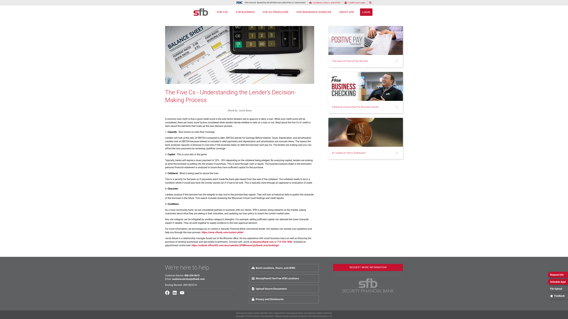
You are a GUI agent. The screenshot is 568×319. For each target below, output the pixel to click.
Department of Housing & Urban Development (295, 313)
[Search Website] (370, 2)
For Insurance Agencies (314, 12)
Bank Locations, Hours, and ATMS (275, 268)
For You (222, 12)
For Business (245, 12)
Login (366, 12)
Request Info (557, 274)
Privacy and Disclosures (270, 299)
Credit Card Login (356, 2)
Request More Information (368, 267)
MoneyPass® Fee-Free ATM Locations (277, 278)
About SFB (346, 12)
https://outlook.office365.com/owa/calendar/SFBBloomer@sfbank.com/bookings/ (235, 245)
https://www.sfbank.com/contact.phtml (222, 232)
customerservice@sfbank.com (188, 279)
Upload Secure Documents (271, 288)
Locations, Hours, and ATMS (327, 2)
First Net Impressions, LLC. (320, 316)
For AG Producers (276, 12)
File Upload (556, 288)
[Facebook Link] (168, 294)
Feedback (559, 295)
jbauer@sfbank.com (263, 241)
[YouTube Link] (183, 294)
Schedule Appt (558, 281)
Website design (282, 316)
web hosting (299, 316)
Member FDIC (266, 313)
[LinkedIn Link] (175, 294)
